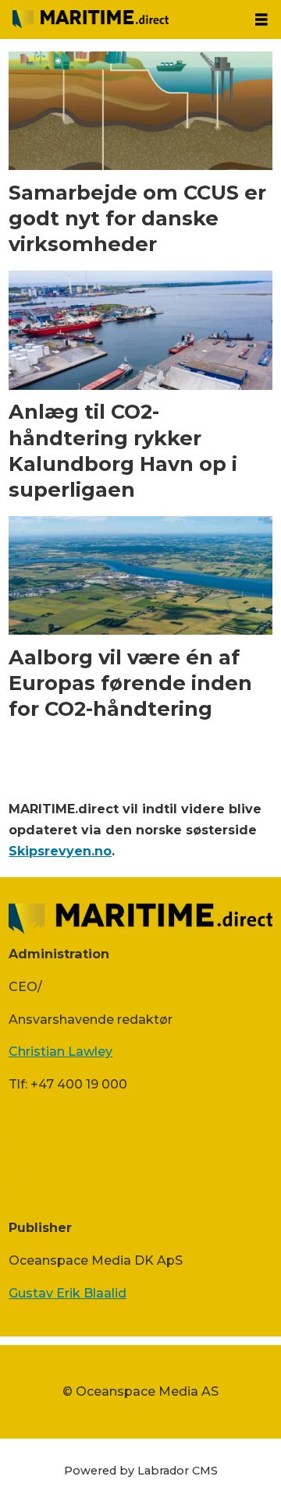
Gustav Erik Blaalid (67, 1293)
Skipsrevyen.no (60, 851)
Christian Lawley (60, 1051)
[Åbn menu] (261, 20)
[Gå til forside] (120, 19)
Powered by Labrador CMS (141, 1471)
